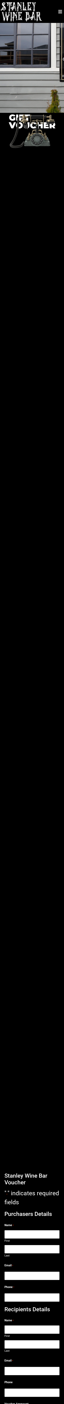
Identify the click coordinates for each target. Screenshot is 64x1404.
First (7, 1240)
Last (7, 1255)
